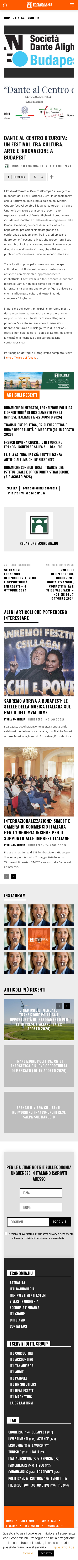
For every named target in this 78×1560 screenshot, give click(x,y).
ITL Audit (17, 1371)
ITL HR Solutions (23, 1384)
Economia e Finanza (24, 1307)
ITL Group (17, 1313)
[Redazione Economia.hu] (7, 166)
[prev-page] (6, 876)
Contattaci (18, 1326)
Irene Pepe (35, 719)
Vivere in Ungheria (24, 1301)
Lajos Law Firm (21, 1403)
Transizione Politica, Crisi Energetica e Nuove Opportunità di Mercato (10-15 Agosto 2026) (39, 429)
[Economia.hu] (39, 5)
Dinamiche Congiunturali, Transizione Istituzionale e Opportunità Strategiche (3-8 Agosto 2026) (36, 472)
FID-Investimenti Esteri (28, 1295)
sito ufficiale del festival (21, 357)
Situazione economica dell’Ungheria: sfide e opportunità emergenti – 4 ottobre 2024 (20, 580)
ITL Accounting (21, 1359)
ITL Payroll (18, 1378)
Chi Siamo (17, 1320)
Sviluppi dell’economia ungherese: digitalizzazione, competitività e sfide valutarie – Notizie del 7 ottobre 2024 (60, 584)
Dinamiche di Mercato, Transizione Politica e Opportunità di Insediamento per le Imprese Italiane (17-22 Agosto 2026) (38, 412)
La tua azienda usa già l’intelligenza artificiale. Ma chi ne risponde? (33, 457)
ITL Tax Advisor (21, 1365)
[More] (51, 177)
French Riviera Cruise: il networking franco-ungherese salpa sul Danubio (33, 444)
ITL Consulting (21, 1353)
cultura (11, 488)
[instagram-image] (15, 915)
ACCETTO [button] (46, 1553)
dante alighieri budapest (40, 488)
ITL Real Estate (22, 1390)
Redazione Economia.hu (27, 166)
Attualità (17, 1282)
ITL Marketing (21, 1396)
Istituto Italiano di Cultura (26, 493)
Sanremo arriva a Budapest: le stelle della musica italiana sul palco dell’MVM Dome (37, 707)
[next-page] (13, 876)
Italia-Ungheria (27, 18)
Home (8, 18)
